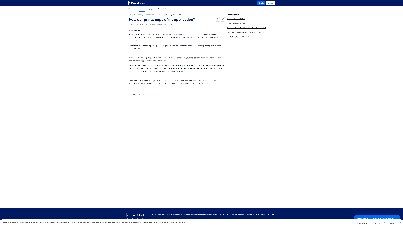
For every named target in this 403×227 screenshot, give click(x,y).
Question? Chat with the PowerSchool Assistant (375, 218)
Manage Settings (361, 223)
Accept (377, 223)
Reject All (393, 223)
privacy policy (51, 222)
